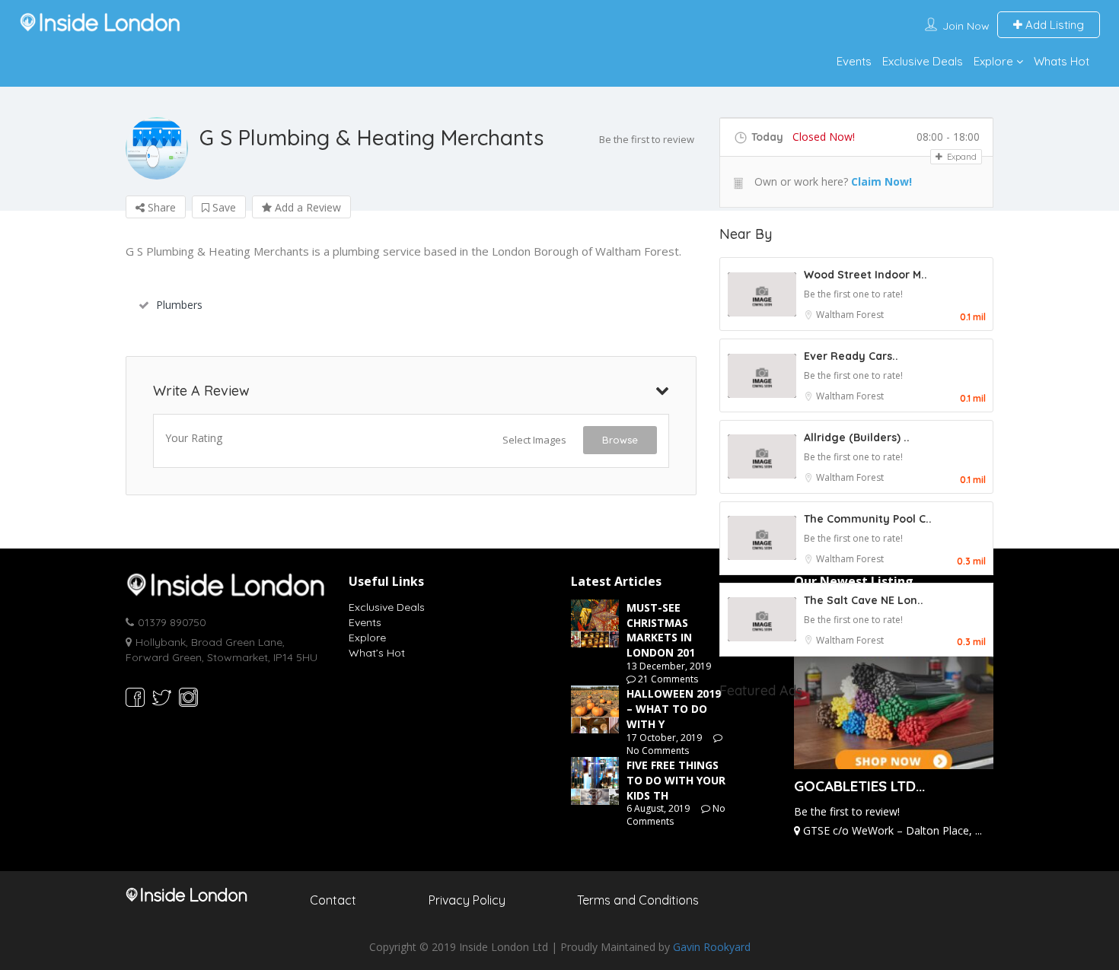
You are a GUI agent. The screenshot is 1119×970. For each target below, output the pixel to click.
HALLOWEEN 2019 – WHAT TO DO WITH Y (673, 708)
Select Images (534, 440)
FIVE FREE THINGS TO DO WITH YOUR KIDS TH (675, 780)
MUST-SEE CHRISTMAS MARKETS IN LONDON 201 (660, 630)
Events (854, 61)
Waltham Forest (850, 314)
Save (222, 207)
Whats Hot (1061, 61)
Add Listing (1053, 24)
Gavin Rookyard (712, 947)
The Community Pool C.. (868, 519)
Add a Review (306, 207)
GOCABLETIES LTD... (859, 786)
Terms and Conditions (638, 900)
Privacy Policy (467, 900)
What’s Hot (377, 653)
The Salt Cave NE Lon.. (863, 600)
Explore (993, 61)
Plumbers (179, 304)
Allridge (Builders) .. (857, 437)
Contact (333, 900)
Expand (961, 156)
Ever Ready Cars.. (851, 356)
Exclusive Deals (922, 61)
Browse (620, 440)
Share (160, 207)
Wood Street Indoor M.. (865, 274)
